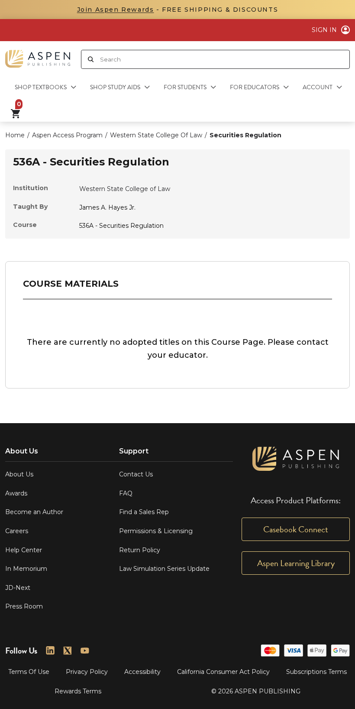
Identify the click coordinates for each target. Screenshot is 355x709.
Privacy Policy (87, 672)
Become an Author (34, 512)
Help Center (23, 550)
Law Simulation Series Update (164, 569)
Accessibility (142, 672)
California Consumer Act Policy (223, 672)
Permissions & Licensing (156, 531)
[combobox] (224, 59)
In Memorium (26, 569)
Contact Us (136, 474)
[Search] (90, 59)
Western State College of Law (124, 189)
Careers (16, 531)
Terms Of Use (28, 672)
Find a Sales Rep (144, 512)
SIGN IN (324, 30)
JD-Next (17, 588)
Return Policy (139, 550)
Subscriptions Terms (316, 672)
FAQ (125, 493)
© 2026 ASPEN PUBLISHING (255, 691)
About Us (19, 474)
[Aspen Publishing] (37, 55)
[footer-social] (50, 650)
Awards (16, 493)
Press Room (24, 606)
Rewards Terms (78, 691)
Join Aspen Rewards (115, 9)
